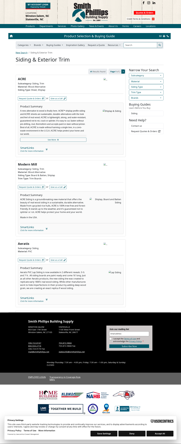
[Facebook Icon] (143, 3)
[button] (30, 26)
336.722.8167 (34, 343)
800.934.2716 (34, 346)
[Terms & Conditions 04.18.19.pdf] (153, 19)
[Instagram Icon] (149, 3)
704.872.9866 (65, 343)
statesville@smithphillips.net (72, 351)
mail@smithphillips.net (38, 351)
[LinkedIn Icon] (154, 3)
